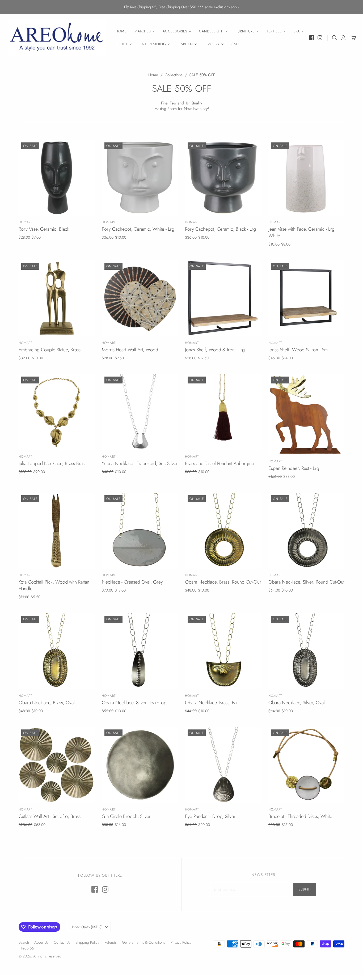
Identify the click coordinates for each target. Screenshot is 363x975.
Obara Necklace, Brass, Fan (212, 702)
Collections (174, 75)
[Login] (343, 38)
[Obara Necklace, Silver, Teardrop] (140, 651)
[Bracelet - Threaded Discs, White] (306, 765)
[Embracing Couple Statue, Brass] (57, 298)
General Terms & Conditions (143, 942)
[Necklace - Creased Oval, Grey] (140, 531)
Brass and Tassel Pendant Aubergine (219, 463)
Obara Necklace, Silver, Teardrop (134, 702)
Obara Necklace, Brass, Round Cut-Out (223, 582)
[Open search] (334, 37)
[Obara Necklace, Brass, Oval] (57, 651)
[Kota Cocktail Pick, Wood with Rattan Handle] (57, 531)
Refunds (110, 942)
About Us (41, 942)
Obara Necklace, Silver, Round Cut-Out (306, 582)
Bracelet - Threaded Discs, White (300, 816)
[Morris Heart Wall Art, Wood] (140, 298)
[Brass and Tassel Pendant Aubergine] (223, 412)
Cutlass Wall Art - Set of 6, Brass (50, 816)
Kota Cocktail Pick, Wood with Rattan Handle (54, 585)
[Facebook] (311, 37)
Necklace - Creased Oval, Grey (132, 582)
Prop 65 (27, 948)
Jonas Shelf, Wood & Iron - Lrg (215, 349)
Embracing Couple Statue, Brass (50, 349)
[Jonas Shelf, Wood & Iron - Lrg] (223, 298)
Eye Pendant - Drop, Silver (210, 816)
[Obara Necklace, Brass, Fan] (223, 651)
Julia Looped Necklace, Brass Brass (52, 463)
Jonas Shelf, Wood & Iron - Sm (298, 349)
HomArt (25, 222)
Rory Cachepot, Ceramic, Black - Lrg (220, 229)
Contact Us (62, 942)
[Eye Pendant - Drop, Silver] (223, 765)
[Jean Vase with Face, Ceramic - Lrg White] (306, 178)
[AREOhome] (57, 37)
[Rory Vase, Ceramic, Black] (57, 178)
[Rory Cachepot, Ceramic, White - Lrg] (140, 178)
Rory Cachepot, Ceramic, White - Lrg (138, 229)
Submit (304, 889)
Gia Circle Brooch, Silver (126, 816)
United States (87, 927)
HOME (121, 31)
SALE (235, 44)
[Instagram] (320, 37)
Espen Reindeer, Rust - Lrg (293, 468)
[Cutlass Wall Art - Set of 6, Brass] (57, 765)
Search (24, 942)
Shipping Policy (87, 942)
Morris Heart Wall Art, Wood (130, 349)
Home (153, 75)
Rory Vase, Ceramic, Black (44, 229)
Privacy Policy (181, 942)
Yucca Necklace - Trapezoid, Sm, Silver (140, 463)
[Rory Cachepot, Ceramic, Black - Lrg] (223, 178)
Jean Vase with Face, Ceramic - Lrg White (301, 232)
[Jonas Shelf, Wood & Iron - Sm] (306, 298)
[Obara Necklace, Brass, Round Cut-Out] (223, 531)
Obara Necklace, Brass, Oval (47, 702)
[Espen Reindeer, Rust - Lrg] (306, 414)
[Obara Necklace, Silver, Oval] (306, 651)
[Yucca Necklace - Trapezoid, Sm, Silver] (140, 412)
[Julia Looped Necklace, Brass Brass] (57, 412)
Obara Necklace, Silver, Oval (296, 702)
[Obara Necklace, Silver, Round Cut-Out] (306, 531)
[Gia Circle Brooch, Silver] (140, 765)
